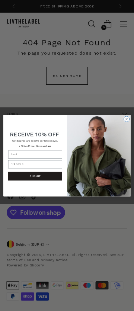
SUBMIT (35, 176)
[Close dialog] (126, 119)
